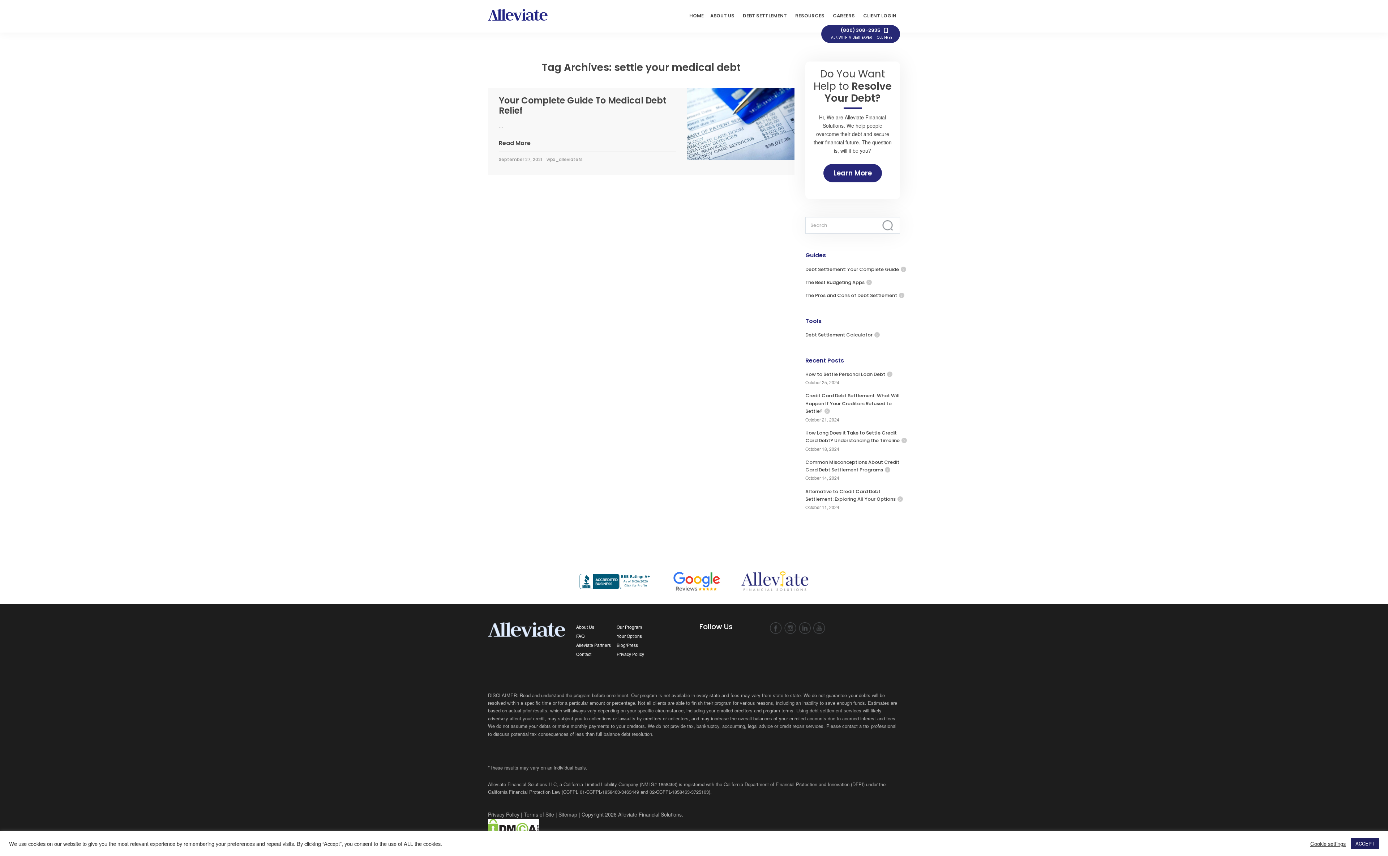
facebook (776, 628)
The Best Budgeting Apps (835, 282)
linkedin (805, 628)
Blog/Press (627, 645)
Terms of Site (539, 814)
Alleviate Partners (593, 645)
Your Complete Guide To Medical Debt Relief (583, 105)
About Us (585, 627)
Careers (844, 16)
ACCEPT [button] (1365, 843)
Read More (515, 143)
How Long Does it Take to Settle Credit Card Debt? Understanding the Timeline (852, 436)
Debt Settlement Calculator (839, 334)
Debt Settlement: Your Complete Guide (852, 269)
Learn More (853, 173)
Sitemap (567, 814)
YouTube (819, 628)
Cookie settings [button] (1328, 843)
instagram (790, 628)
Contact (583, 654)
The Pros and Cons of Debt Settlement (851, 295)
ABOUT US (722, 16)
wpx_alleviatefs (565, 159)
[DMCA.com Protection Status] (513, 827)
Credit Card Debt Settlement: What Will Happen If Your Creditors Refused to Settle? (852, 403)
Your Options (629, 636)
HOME (696, 16)
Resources (809, 16)
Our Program (629, 627)
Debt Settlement (765, 16)
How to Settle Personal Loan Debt (845, 374)
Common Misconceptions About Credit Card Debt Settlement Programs (852, 466)
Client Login (879, 16)
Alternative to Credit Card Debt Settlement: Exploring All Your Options (850, 495)
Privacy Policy (630, 654)
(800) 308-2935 (860, 33)
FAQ (580, 636)
